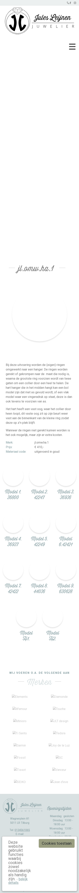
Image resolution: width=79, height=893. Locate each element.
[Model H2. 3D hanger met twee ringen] (52, 617)
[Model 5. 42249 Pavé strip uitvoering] (39, 523)
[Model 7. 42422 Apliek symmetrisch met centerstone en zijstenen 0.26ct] (13, 570)
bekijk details (18, 880)
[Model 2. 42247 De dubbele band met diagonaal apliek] (39, 475)
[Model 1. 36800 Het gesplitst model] (13, 475)
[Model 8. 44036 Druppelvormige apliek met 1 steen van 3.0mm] (39, 570)
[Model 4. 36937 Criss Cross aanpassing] (13, 523)
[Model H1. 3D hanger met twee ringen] (26, 617)
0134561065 (22, 830)
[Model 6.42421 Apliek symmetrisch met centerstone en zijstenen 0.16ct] (66, 523)
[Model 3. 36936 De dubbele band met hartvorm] (66, 475)
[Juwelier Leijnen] (39, 20)
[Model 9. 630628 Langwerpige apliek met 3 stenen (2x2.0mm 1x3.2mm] (66, 570)
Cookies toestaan (57, 843)
